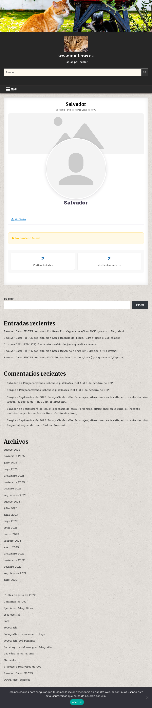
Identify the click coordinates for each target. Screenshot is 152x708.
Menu (14, 89)
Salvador (76, 104)
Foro (7, 621)
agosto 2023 (12, 502)
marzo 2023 (11, 534)
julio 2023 (10, 508)
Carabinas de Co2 (15, 602)
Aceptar (77, 702)
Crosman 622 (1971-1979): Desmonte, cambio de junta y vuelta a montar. (51, 344)
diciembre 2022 (14, 554)
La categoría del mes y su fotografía (28, 647)
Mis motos (10, 660)
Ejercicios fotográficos (18, 608)
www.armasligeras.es (17, 680)
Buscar (9, 299)
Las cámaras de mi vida (19, 654)
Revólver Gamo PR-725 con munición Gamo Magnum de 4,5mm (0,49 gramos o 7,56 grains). (62, 338)
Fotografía (10, 628)
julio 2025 (10, 463)
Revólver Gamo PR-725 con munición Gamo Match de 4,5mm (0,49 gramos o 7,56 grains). (61, 351)
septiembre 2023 (15, 495)
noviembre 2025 (14, 456)
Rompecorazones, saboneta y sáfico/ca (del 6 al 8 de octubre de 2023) (69, 383)
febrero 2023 (12, 541)
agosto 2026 (12, 450)
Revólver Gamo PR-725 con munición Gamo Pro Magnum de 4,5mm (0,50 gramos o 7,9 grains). (64, 331)
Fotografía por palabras (19, 641)
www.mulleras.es (76, 55)
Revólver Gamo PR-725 (18, 673)
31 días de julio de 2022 (20, 595)
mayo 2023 (11, 521)
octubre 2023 (12, 489)
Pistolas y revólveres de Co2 (22, 667)
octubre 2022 (12, 567)
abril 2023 (10, 528)
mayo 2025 (11, 469)
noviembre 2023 (14, 482)
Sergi (62, 110)
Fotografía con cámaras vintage (24, 634)
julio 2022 (10, 580)
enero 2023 (11, 547)
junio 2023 (11, 515)
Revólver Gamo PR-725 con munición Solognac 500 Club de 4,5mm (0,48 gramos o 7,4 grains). (64, 358)
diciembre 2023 (14, 476)
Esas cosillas (12, 615)
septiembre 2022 (15, 573)
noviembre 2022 (14, 560)
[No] (147, 697)
